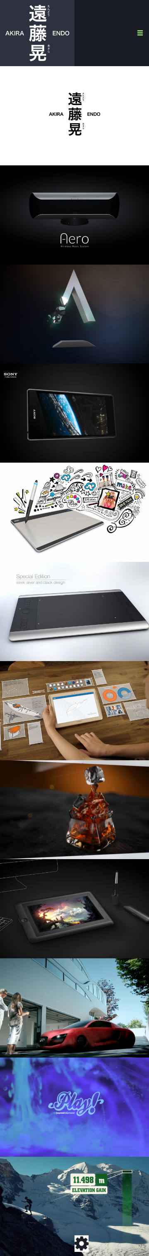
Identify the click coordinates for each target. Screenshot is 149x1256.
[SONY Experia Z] (74, 413)
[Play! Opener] (74, 1107)
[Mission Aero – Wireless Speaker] (74, 215)
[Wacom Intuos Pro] (74, 611)
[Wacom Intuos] (74, 512)
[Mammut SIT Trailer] (74, 1206)
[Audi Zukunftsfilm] (74, 1008)
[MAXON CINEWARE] (74, 810)
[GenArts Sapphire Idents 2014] (74, 314)
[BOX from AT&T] (74, 710)
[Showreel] (74, 115)
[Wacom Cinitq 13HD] (74, 908)
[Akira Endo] (37, 32)
